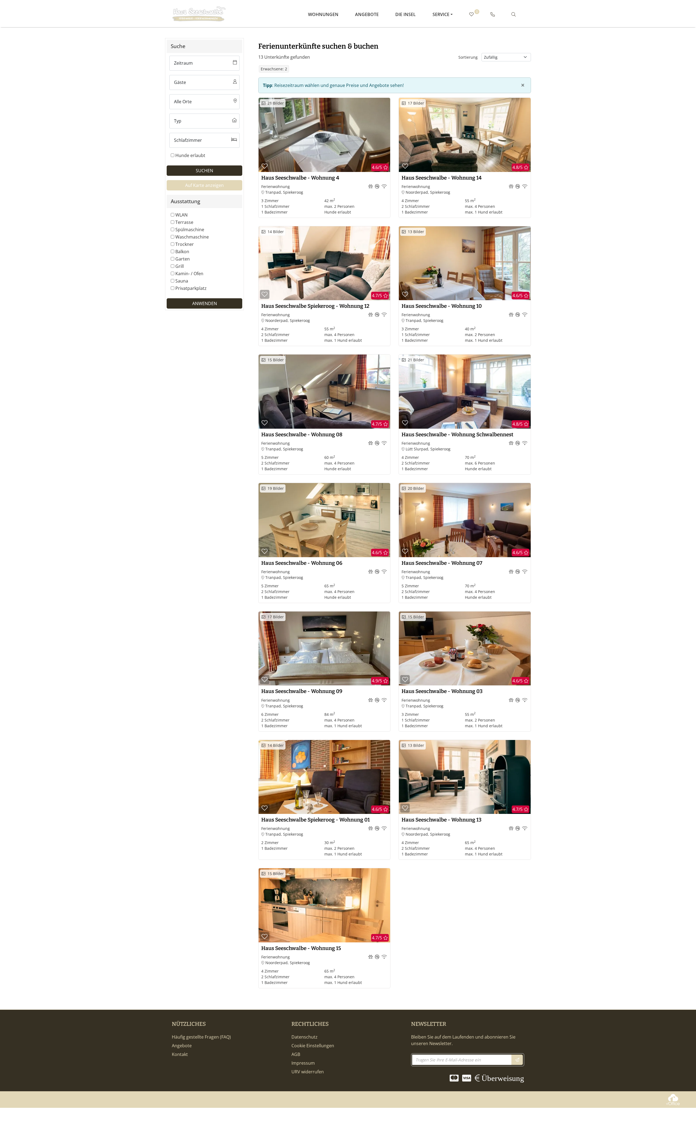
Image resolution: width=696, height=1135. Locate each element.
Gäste (180, 82)
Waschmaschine (192, 237)
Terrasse (184, 222)
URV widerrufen (307, 1072)
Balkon (182, 252)
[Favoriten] (264, 166)
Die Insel (405, 14)
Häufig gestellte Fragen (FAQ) (201, 1037)
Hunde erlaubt (190, 155)
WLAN (181, 215)
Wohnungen (323, 14)
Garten (182, 259)
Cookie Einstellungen (312, 1046)
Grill (179, 266)
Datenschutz (304, 1037)
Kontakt (180, 1054)
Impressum (303, 1063)
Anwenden (204, 303)
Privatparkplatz (191, 288)
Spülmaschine (189, 230)
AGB (295, 1054)
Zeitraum (183, 63)
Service (441, 14)
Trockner (184, 244)
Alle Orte (183, 102)
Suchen (204, 171)
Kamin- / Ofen (189, 274)
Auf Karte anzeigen (204, 185)
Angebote (367, 14)
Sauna (181, 281)
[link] (492, 14)
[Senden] (517, 1060)
